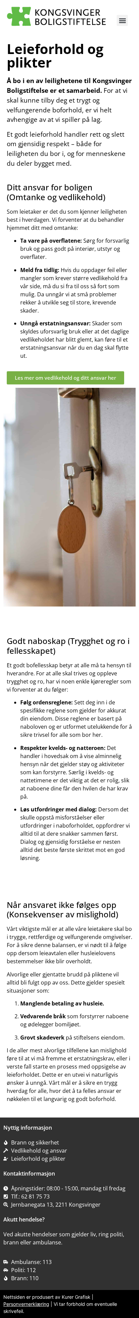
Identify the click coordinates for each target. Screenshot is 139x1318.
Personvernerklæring (26, 1304)
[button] (122, 20)
